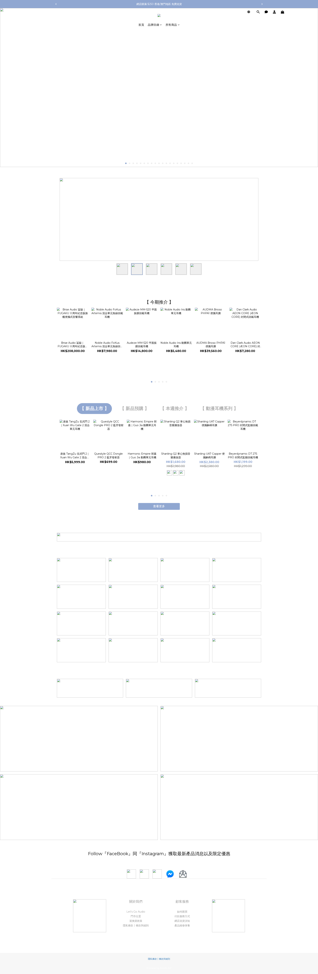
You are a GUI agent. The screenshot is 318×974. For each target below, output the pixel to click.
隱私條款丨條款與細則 (136, 925)
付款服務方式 (182, 916)
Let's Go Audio (135, 911)
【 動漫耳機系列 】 (219, 408)
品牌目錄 (153, 24)
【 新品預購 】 (134, 408)
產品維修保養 (182, 925)
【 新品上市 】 (94, 408)
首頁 (141, 24)
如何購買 (182, 911)
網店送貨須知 (182, 921)
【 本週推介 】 (174, 408)
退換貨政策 (135, 921)
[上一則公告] (56, 4)
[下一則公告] (262, 4)
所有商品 (171, 24)
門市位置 (136, 916)
